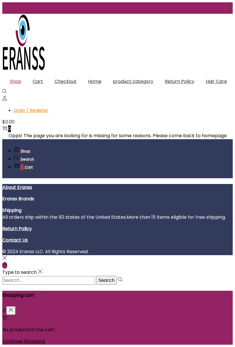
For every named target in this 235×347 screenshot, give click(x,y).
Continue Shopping (23, 341)
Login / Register (31, 110)
